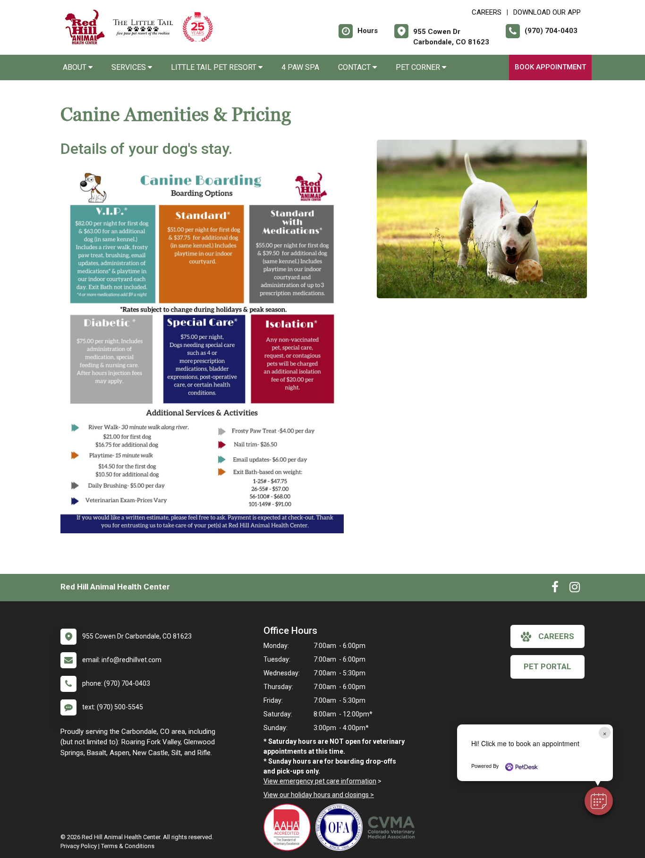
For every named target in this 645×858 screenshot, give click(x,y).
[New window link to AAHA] (289, 827)
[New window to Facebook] (555, 589)
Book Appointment (550, 67)
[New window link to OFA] (341, 827)
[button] (599, 801)
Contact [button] (355, 67)
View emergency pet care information (319, 781)
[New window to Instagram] (575, 589)
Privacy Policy (78, 846)
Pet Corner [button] (419, 67)
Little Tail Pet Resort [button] (214, 67)
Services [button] (129, 67)
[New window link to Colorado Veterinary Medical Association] (393, 827)
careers (556, 636)
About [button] (75, 67)
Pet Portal (547, 666)
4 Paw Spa (300, 67)
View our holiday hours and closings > (318, 795)
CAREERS (486, 12)
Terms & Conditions (127, 846)
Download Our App (547, 12)
